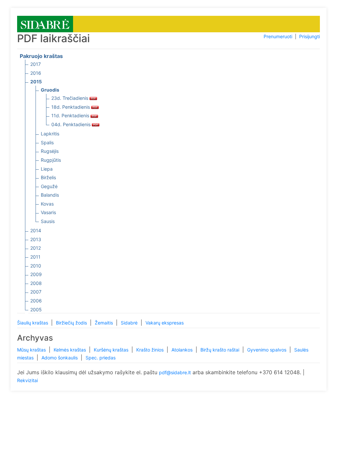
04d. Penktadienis (71, 124)
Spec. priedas (101, 357)
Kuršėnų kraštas (112, 349)
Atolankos (182, 349)
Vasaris (48, 212)
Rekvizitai (27, 380)
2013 (35, 239)
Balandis (50, 195)
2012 (35, 248)
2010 (35, 265)
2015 (36, 81)
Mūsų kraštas (32, 349)
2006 (36, 300)
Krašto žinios (150, 349)
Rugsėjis (50, 151)
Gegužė (49, 186)
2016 (35, 73)
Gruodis (50, 90)
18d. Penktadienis (71, 107)
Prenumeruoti (278, 36)
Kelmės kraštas (70, 349)
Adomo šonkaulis (60, 357)
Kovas (47, 204)
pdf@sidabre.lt (175, 372)
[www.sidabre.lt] (45, 23)
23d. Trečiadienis (70, 98)
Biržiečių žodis (72, 322)
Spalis (47, 142)
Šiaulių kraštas (33, 322)
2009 (36, 274)
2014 (35, 230)
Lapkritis (50, 133)
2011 (35, 257)
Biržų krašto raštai (220, 349)
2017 (35, 64)
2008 (36, 283)
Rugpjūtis (51, 160)
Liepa (47, 169)
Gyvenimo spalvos (267, 349)
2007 (35, 292)
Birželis (48, 177)
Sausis (48, 221)
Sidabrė (130, 322)
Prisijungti (309, 36)
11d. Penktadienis (71, 115)
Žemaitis (104, 322)
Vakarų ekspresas (164, 322)
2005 (36, 309)
